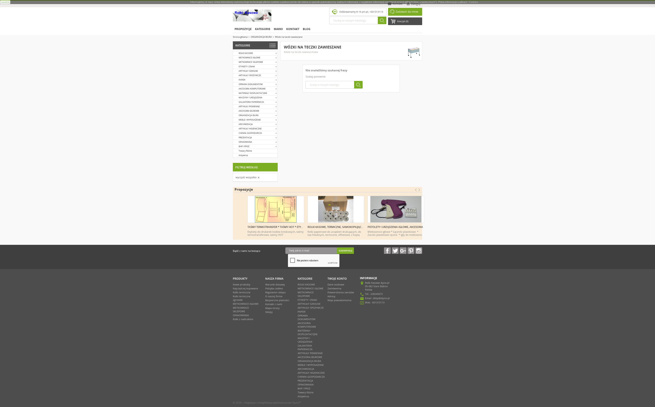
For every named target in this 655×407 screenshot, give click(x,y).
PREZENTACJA (245, 137)
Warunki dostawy (275, 284)
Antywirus (243, 155)
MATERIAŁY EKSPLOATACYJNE (253, 93)
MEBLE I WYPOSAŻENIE (250, 119)
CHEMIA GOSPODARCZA (250, 133)
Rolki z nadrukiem (243, 319)
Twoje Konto (337, 278)
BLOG (306, 29)
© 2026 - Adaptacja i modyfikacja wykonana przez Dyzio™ (267, 402)
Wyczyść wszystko (248, 177)
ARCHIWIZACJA (246, 124)
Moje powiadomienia (339, 300)
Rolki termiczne (241, 292)
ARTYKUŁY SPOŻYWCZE (250, 75)
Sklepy (269, 312)
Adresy (331, 296)
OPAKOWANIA (245, 142)
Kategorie (242, 45)
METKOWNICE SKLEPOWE (251, 62)
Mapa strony (272, 308)
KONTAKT (292, 29)
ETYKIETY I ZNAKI (247, 66)
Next (421, 213)
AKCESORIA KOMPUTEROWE (252, 88)
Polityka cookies (274, 288)
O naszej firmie (273, 296)
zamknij (5, 2)
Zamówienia (334, 288)
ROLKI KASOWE (246, 53)
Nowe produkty (241, 284)
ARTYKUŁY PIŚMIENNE (249, 106)
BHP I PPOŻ (244, 146)
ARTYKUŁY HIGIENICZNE (250, 128)
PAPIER (242, 79)
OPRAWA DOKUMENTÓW (251, 84)
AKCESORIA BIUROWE (249, 110)
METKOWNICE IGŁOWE (249, 57)
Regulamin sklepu (275, 292)
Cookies (473, 2)
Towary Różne (245, 150)
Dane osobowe (336, 284)
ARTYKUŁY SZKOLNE (248, 70)
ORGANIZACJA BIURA (249, 115)
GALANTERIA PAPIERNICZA (251, 102)
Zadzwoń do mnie (407, 11)
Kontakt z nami (273, 304)
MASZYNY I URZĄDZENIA (250, 97)
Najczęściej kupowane (245, 288)
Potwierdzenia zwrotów (341, 292)
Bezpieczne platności (277, 300)
